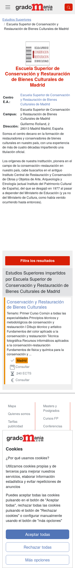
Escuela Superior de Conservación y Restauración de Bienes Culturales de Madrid (45, 99)
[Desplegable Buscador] (69, 7)
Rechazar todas (38, 547)
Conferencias (52, 426)
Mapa (12, 406)
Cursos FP (50, 418)
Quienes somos (19, 413)
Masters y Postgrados (51, 408)
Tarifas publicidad (15, 423)
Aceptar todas (37, 534)
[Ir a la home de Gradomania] (34, 7)
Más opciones (37, 560)
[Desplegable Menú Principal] (7, 7)
